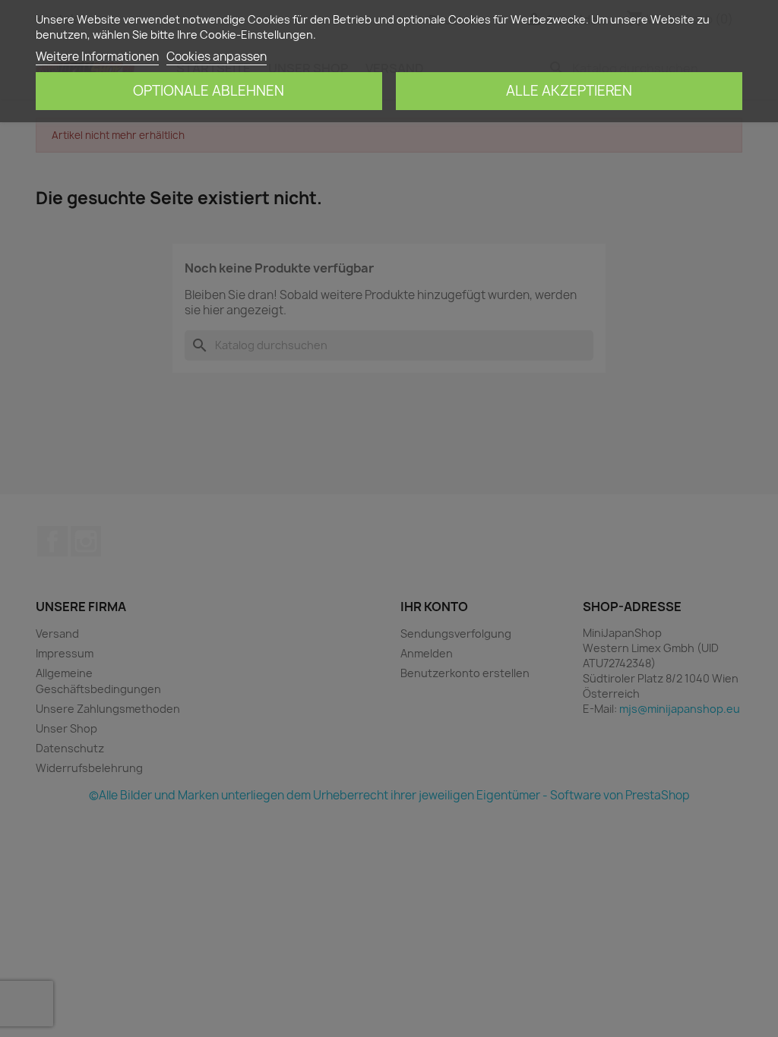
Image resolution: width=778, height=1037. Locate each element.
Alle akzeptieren (569, 90)
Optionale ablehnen (208, 90)
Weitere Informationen (97, 57)
